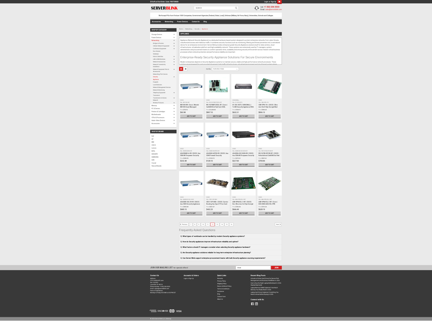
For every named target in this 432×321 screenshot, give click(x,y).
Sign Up (273, 2)
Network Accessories (159, 62)
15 (226, 224)
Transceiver (156, 95)
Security (155, 77)
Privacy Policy (221, 281)
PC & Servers (156, 108)
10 (203, 224)
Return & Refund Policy (224, 286)
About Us (220, 299)
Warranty (220, 278)
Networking (169, 22)
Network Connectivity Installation (159, 66)
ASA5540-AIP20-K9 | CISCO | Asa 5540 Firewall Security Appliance (217, 155)
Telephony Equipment (159, 92)
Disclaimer (220, 291)
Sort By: (208, 69)
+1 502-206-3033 (271, 7)
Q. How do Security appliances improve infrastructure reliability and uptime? (209, 242)
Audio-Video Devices (158, 120)
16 (231, 224)
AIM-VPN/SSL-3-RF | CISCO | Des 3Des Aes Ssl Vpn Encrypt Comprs (242, 204)
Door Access (156, 51)
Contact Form (221, 296)
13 (217, 224)
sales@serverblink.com (273, 9)
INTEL (153, 151)
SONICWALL (235, 100)
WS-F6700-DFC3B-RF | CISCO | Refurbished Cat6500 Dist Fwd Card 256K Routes (269, 155)
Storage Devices (157, 34)
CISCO (154, 145)
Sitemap (168, 319)
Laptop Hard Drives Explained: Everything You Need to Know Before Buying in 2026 (264, 293)
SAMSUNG (155, 157)
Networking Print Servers (160, 74)
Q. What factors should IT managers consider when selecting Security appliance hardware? (215, 247)
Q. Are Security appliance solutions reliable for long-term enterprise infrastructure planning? (216, 253)
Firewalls (155, 82)
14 (222, 224)
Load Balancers (157, 85)
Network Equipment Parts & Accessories (161, 70)
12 (212, 224)
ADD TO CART (191, 116)
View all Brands (156, 166)
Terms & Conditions (223, 289)
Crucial (154, 163)
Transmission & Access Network (159, 99)
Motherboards (156, 114)
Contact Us (196, 22)
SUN (153, 160)
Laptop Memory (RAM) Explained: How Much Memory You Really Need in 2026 (264, 288)
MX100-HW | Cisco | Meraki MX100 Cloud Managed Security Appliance (189, 107)
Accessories (156, 22)
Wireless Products (158, 103)
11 (208, 224)
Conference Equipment (159, 48)
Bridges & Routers (158, 43)
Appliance (156, 79)
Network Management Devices (162, 87)
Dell (153, 136)
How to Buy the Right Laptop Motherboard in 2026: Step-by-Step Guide (266, 284)
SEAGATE (155, 154)
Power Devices (182, 22)
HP (152, 139)
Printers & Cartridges (158, 112)
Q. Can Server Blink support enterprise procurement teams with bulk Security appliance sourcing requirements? (223, 258)
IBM (153, 142)
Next (277, 224)
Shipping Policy (221, 283)
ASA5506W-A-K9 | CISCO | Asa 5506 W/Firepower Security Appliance (190, 155)
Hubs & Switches (158, 56)
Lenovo (154, 148)
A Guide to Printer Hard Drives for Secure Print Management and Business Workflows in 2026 (265, 279)
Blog (205, 22)
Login (266, 2)
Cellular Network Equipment (161, 46)
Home (181, 29)
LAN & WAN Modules (159, 59)
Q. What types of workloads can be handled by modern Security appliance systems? (213, 236)
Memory (154, 106)
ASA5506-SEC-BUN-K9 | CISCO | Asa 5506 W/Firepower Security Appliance (243, 155)
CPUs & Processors (158, 117)
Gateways (156, 54)
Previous (184, 224)
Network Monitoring (159, 90)
